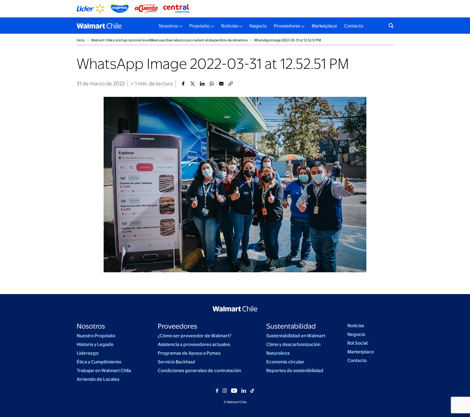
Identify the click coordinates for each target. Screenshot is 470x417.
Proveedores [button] (287, 26)
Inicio (81, 40)
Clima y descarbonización (293, 344)
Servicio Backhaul (176, 362)
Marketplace (324, 26)
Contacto (353, 26)
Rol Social (357, 343)
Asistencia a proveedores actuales (194, 344)
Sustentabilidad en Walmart (295, 335)
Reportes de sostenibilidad (294, 370)
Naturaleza (278, 353)
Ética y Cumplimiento (99, 362)
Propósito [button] (199, 26)
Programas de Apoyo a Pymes (189, 353)
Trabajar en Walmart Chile (104, 370)
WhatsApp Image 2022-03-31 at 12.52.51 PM (287, 40)
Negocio (258, 26)
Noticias (355, 325)
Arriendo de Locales (98, 379)
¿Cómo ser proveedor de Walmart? (194, 335)
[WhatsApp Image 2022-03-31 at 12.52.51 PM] (183, 83)
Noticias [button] (229, 26)
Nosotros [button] (168, 26)
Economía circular (285, 362)
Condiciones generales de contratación (199, 370)
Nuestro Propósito (96, 335)
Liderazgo (87, 353)
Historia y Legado (95, 344)
